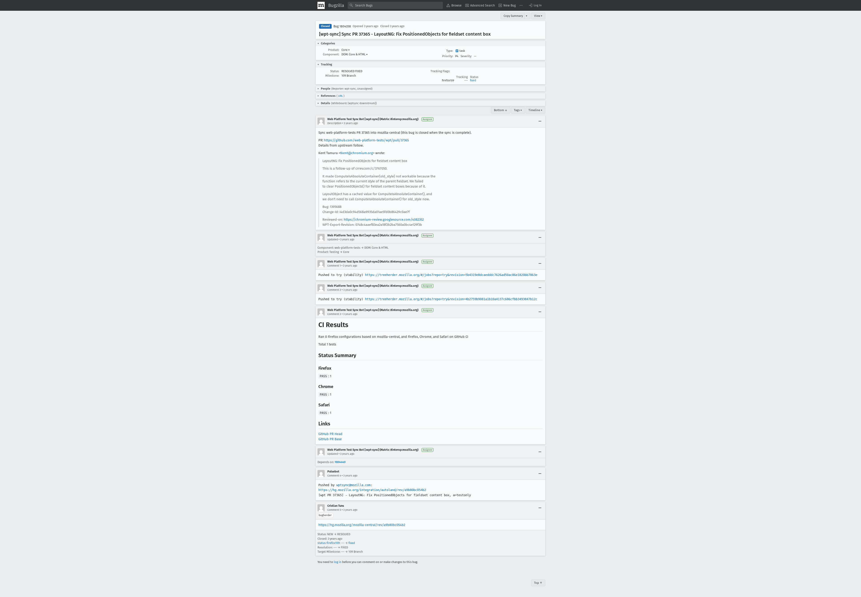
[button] (535, 5)
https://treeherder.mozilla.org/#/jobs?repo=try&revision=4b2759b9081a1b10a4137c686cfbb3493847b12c (451, 299)
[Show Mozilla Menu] (321, 5)
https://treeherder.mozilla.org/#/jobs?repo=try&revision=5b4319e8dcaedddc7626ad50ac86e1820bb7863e (451, 275)
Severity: (466, 56)
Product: (333, 50)
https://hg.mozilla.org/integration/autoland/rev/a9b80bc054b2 (372, 490)
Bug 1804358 (342, 26)
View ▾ (538, 15)
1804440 (340, 462)
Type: (449, 50)
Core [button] (345, 50)
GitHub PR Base (330, 439)
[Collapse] (540, 121)
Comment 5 (334, 509)
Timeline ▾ (535, 110)
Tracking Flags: (440, 71)
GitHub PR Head (330, 434)
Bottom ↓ (500, 110)
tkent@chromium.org (356, 153)
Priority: (447, 56)
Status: (334, 71)
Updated (332, 239)
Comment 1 (334, 265)
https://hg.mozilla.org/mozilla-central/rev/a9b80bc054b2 (361, 525)
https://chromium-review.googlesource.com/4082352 (384, 220)
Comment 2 (334, 289)
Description (334, 123)
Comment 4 (334, 475)
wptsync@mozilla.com (353, 485)
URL (340, 95)
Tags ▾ (518, 110)
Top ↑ (538, 582)
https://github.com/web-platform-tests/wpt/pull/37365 (366, 140)
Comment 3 (334, 314)
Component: (331, 54)
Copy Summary (513, 15)
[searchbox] (395, 5)
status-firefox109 (328, 543)
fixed (473, 80)
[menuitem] (454, 5)
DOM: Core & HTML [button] (354, 54)
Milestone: (332, 75)
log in (337, 562)
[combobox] (395, 5)
